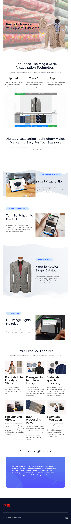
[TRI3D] (6, 505)
